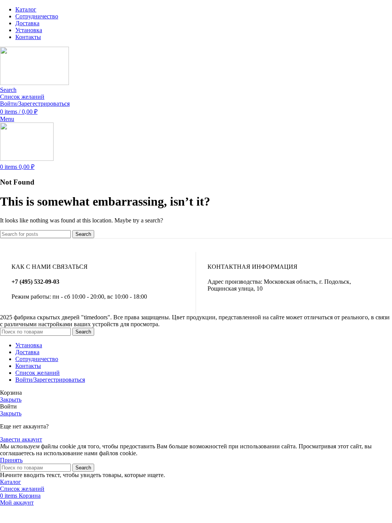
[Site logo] (34, 83)
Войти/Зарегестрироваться (50, 379)
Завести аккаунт (21, 439)
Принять (11, 460)
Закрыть (10, 399)
